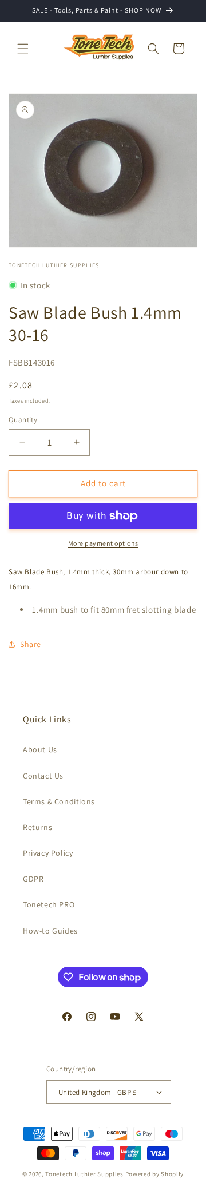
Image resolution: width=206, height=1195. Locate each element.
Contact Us (43, 776)
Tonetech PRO (48, 904)
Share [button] (30, 644)
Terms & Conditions (59, 801)
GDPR (33, 879)
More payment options (103, 543)
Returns (37, 827)
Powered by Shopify (154, 1174)
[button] (22, 48)
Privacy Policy (48, 853)
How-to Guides (50, 931)
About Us (40, 749)
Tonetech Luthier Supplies (84, 1174)
